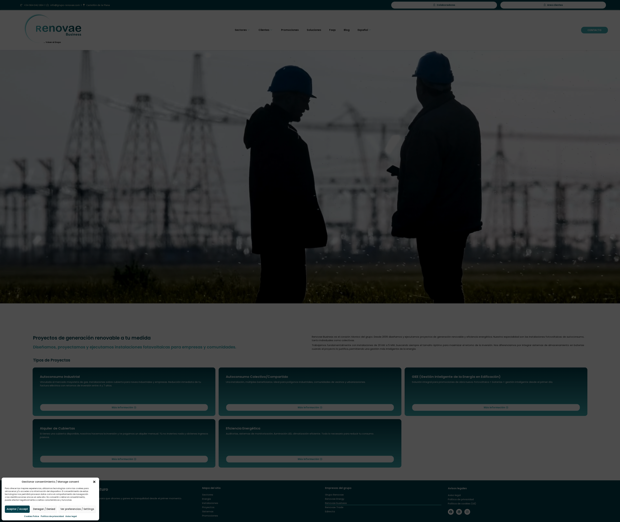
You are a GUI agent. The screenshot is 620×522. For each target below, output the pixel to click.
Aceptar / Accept (17, 509)
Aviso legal (71, 516)
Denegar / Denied (44, 509)
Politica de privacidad (52, 516)
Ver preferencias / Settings (77, 509)
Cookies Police (31, 516)
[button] (94, 481)
